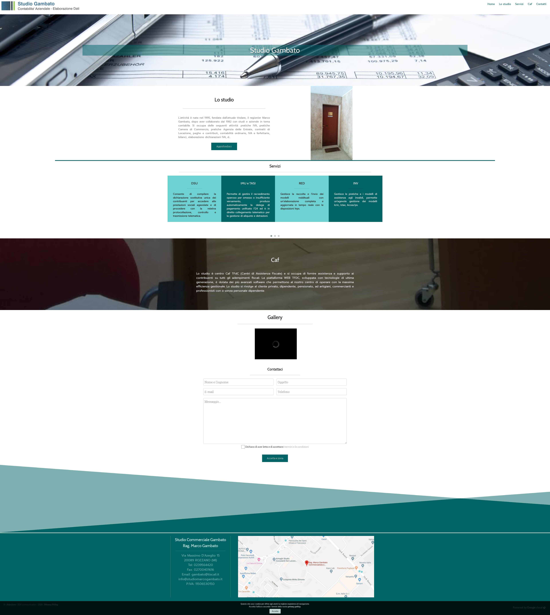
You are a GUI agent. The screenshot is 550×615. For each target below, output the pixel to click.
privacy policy (294, 607)
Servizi (519, 4)
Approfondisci (224, 146)
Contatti (541, 4)
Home (491, 4)
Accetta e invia (275, 458)
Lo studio (505, 4)
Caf (530, 4)
